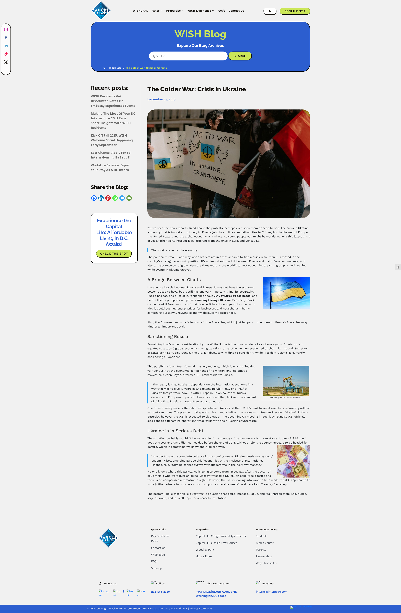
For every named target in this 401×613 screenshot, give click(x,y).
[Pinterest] (108, 198)
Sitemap (156, 568)
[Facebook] (94, 198)
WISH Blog (158, 554)
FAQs (154, 561)
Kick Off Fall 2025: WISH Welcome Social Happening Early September (112, 140)
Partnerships (264, 556)
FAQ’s (221, 10)
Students (262, 536)
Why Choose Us (266, 563)
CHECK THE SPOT (114, 253)
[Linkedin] (101, 198)
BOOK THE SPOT (295, 11)
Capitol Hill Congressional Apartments (221, 536)
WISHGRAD (140, 10)
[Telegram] (122, 198)
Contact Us (236, 10)
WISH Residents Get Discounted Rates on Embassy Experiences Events (113, 101)
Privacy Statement (201, 608)
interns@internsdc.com (271, 591)
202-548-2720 (160, 591)
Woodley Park (205, 549)
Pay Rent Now (160, 536)
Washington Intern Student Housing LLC (134, 608)
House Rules (204, 556)
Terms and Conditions (174, 608)
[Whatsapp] (115, 198)
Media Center (264, 543)
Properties (173, 10)
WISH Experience (199, 10)
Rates (156, 10)
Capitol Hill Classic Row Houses (216, 543)
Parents (261, 549)
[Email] (129, 198)
